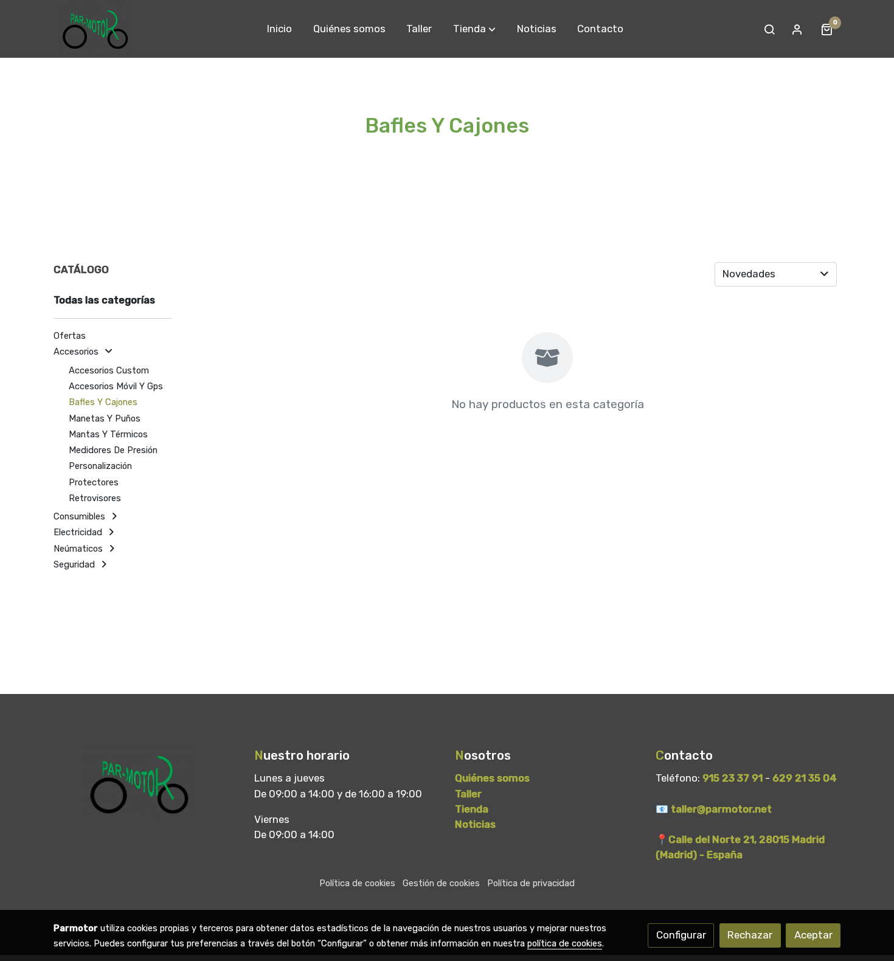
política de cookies (564, 943)
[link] (94, 29)
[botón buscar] (769, 29)
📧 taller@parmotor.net (714, 809)
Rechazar (749, 935)
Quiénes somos (492, 778)
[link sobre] (146, 784)
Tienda (473, 809)
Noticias (475, 824)
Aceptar (813, 935)
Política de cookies (357, 883)
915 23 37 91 (732, 778)
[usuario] (797, 29)
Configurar (681, 935)
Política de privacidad (531, 883)
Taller (468, 794)
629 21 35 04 (804, 778)
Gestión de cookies (441, 883)
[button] (474, 29)
